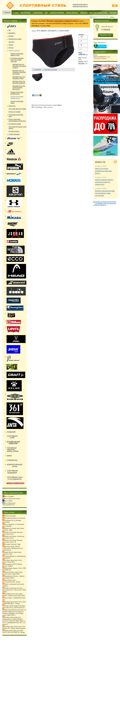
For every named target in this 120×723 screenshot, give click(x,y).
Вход (95, 55)
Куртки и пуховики (15, 112)
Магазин (113, 12)
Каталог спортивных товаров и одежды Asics (65, 21)
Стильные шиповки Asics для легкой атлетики (17, 59)
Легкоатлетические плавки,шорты (59, 23)
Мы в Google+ (9, 496)
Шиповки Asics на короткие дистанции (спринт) (19, 66)
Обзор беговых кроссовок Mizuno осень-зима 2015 (12, 573)
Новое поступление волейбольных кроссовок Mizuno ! (103, 171)
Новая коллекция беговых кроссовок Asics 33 (12, 541)
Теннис (11, 45)
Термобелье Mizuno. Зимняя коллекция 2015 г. (13, 577)
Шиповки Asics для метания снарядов (19, 82)
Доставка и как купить (98, 12)
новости (100, 161)
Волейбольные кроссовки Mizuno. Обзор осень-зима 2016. (13, 594)
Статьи (15, 12)
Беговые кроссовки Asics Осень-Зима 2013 (12, 561)
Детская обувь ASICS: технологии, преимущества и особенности (12, 548)
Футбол (11, 48)
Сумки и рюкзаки (14, 134)
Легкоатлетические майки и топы (17, 54)
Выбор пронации (10, 516)
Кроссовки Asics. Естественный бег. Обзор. (11, 581)
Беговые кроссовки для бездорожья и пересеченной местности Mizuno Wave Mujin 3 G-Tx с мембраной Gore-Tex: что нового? (13, 620)
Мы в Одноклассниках (12, 499)
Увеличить (38, 69)
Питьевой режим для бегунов (14, 518)
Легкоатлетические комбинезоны (17, 93)
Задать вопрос (72, 12)
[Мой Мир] (40, 95)
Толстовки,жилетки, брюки (17, 109)
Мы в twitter (8, 501)
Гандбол (11, 42)
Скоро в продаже (57, 12)
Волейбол (12, 33)
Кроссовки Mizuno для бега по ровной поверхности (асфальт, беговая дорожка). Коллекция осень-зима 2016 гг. (14, 612)
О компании (38, 12)
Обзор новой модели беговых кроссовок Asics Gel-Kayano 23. (13, 606)
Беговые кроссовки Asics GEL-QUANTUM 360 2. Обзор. (14, 602)
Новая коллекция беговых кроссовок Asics (12, 533)
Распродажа (26, 12)
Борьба (11, 36)
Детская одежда (14, 131)
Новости (83, 12)
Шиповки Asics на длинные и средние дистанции (19, 72)
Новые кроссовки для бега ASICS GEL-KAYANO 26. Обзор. (13, 631)
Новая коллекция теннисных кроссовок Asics (13, 537)
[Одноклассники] (38, 95)
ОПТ (46, 12)
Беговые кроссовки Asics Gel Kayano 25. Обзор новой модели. (14, 627)
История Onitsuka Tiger (12, 544)
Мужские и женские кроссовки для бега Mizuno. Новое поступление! (105, 193)
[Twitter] (35, 95)
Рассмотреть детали (51, 69)
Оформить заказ (105, 35)
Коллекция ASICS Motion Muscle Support (12, 565)
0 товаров (105, 29)
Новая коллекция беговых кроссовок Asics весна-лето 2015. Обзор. (14, 589)
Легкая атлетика (37, 23)
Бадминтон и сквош (15, 39)
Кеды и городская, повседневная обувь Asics (17, 120)
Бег (10, 30)
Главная (7, 12)
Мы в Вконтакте (9, 503)
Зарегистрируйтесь (101, 57)
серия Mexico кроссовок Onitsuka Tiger (11, 553)
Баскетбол (12, 106)
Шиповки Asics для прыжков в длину (19, 77)
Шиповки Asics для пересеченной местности (19, 87)
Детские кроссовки (15, 124)
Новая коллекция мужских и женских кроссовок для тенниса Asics (104, 182)
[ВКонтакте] (33, 95)
